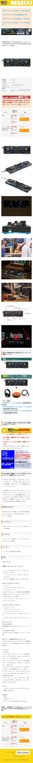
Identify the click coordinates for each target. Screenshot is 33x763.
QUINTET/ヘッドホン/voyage (12, 403)
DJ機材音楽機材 (20, 3)
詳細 (14, 104)
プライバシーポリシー (18, 756)
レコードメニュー (13, 3)
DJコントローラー (16, 87)
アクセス (9, 752)
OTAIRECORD (15, 759)
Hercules (13, 82)
